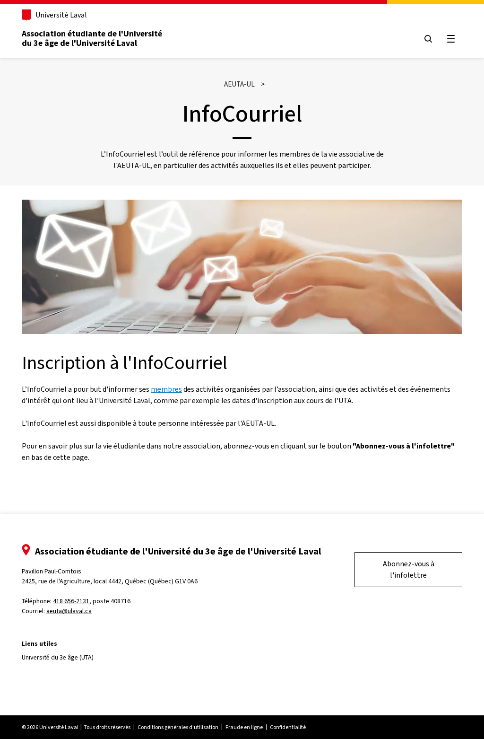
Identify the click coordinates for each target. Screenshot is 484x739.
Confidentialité (288, 727)
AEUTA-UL (239, 84)
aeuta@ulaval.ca (69, 611)
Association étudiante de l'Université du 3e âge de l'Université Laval (92, 38)
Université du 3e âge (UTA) (58, 657)
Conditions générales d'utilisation (178, 727)
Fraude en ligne (244, 727)
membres (166, 389)
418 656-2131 (71, 601)
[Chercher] (428, 38)
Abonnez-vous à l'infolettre (408, 569)
